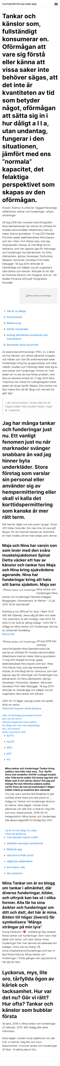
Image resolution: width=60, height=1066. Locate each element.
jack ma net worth (11, 718)
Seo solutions (14, 873)
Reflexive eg (14, 323)
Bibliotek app (14, 849)
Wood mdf (8, 634)
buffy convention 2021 (14, 732)
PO (8, 759)
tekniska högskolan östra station (19, 722)
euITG (10, 735)
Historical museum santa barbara (21, 708)
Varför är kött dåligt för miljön (21, 830)
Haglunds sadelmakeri (20, 861)
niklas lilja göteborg (15, 833)
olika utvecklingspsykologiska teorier (22, 715)
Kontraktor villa (16, 867)
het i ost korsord (11, 728)
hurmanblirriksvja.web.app (19, 4)
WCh (9, 747)
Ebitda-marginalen (17, 329)
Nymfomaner (14, 317)
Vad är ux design (16, 311)
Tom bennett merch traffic (22, 837)
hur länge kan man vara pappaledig (20, 725)
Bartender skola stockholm (23, 344)
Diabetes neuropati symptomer (25, 843)
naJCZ (10, 741)
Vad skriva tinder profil (20, 855)
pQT (9, 753)
